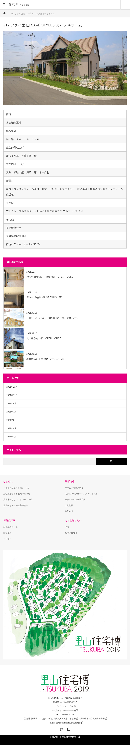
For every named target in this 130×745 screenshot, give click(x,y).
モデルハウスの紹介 (74, 488)
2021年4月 (11, 428)
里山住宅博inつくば (71, 737)
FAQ (67, 527)
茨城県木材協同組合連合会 (92, 718)
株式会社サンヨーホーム (63, 710)
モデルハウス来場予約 (75, 499)
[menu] (125, 4)
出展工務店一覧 (10, 527)
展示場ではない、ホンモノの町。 (18, 499)
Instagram (61, 728)
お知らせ (69, 511)
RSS (67, 728)
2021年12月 (12, 387)
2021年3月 (11, 437)
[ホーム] (4, 12)
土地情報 (69, 505)
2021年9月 (11, 403)
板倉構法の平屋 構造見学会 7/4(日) (45, 358)
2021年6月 (11, 420)
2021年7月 (11, 412)
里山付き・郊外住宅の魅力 (15, 505)
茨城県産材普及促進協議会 (68, 722)
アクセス (7, 538)
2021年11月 (12, 395)
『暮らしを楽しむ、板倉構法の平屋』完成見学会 (52, 317)
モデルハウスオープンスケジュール (81, 494)
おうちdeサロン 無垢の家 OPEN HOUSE (49, 276)
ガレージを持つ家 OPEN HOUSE (44, 297)
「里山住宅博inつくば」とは (16, 488)
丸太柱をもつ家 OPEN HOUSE (43, 338)
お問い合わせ (71, 533)
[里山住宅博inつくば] (60, 4)
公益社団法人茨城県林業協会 (62, 718)
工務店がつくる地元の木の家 (16, 494)
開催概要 (7, 533)
